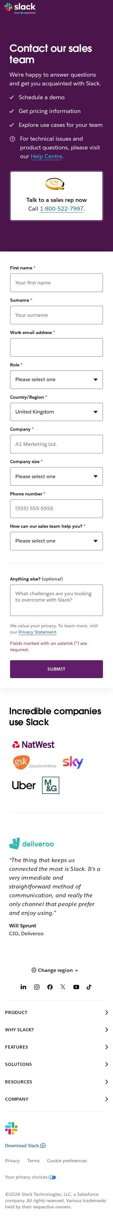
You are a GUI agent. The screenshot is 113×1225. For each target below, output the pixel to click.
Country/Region (28, 397)
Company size (26, 461)
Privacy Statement (37, 632)
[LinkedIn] (23, 987)
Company (22, 429)
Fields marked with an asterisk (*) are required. (48, 646)
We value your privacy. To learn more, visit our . (54, 629)
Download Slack (22, 1145)
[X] (63, 987)
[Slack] (20, 9)
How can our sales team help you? (47, 526)
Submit (56, 669)
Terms (33, 1160)
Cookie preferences (67, 1160)
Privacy (12, 1160)
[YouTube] (76, 987)
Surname (21, 300)
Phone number (27, 494)
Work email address (32, 332)
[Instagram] (37, 987)
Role (16, 365)
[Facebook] (50, 987)
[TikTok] (89, 987)
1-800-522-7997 (61, 208)
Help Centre (46, 156)
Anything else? (36, 579)
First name (22, 268)
